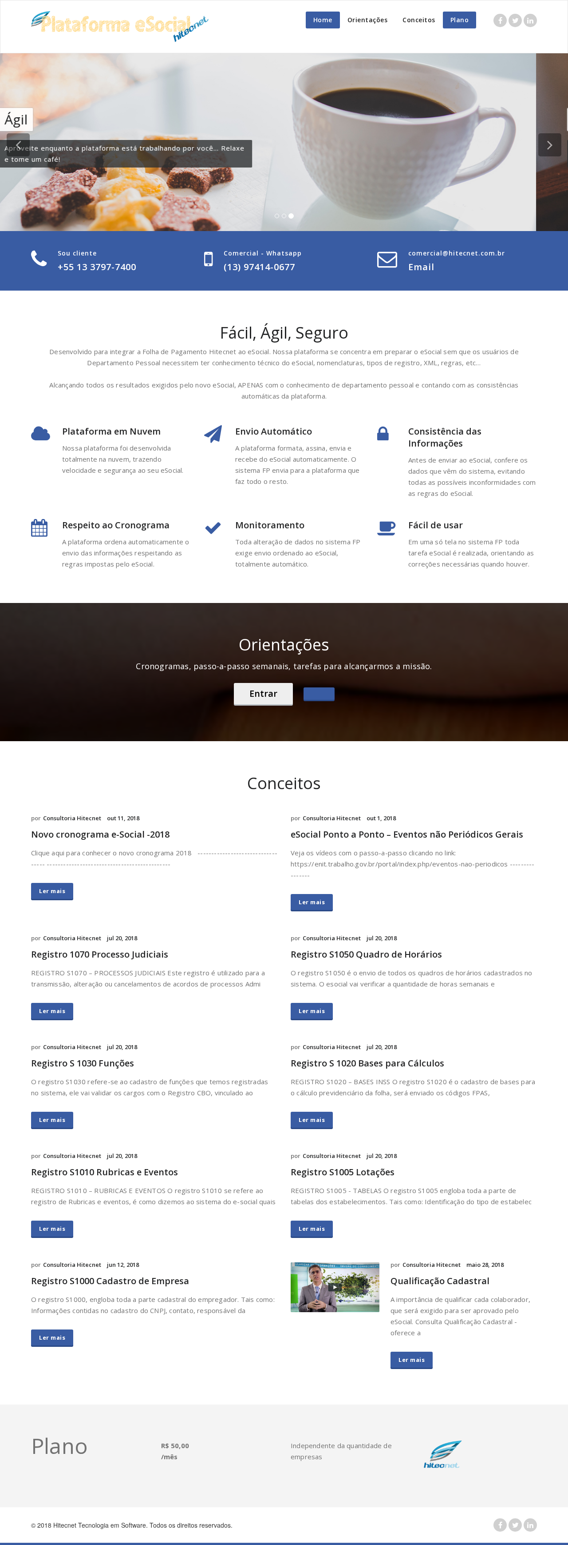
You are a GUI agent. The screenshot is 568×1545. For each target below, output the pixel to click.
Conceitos (418, 20)
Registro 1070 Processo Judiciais (99, 954)
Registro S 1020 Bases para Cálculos (367, 1063)
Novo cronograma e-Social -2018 (100, 834)
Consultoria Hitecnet (72, 818)
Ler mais (52, 891)
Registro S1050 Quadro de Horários (366, 954)
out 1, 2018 (381, 818)
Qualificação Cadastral (439, 1281)
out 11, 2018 (123, 818)
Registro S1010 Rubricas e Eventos (104, 1172)
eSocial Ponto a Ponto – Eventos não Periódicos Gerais (407, 834)
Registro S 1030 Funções (82, 1063)
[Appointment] (120, 27)
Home (322, 20)
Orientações (367, 20)
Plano (459, 20)
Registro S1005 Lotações (342, 1172)
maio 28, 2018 (485, 1265)
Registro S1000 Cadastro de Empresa (110, 1281)
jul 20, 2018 (122, 938)
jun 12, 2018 (123, 1265)
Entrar (263, 693)
